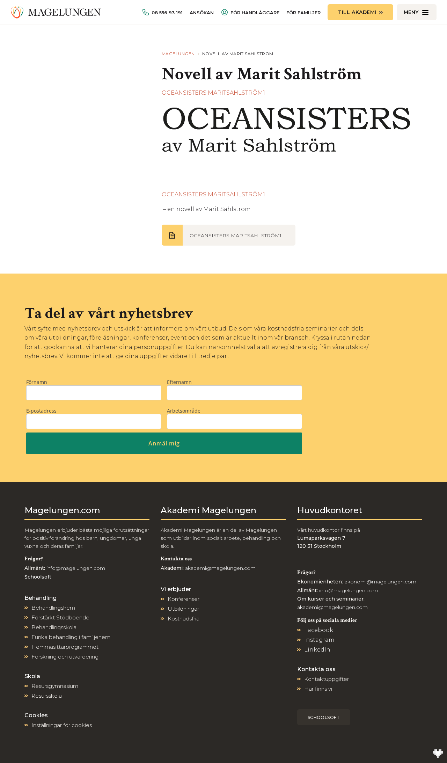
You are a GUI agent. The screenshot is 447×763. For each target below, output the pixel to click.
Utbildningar (183, 608)
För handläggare (254, 12)
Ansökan (202, 12)
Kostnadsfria (183, 618)
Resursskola (46, 695)
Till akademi (357, 12)
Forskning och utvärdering (64, 656)
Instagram (319, 640)
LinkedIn (317, 649)
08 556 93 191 (167, 12)
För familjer (303, 12)
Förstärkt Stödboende (60, 617)
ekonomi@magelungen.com (380, 582)
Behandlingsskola (53, 627)
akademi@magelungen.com (220, 568)
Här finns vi (318, 688)
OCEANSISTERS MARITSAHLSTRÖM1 (213, 92)
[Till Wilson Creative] (438, 754)
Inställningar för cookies (61, 725)
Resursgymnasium (54, 686)
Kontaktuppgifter (326, 679)
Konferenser (183, 599)
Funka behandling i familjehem (70, 637)
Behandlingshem (53, 607)
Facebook (318, 630)
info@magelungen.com (75, 568)
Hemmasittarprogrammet (64, 646)
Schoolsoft (324, 717)
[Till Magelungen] (55, 12)
